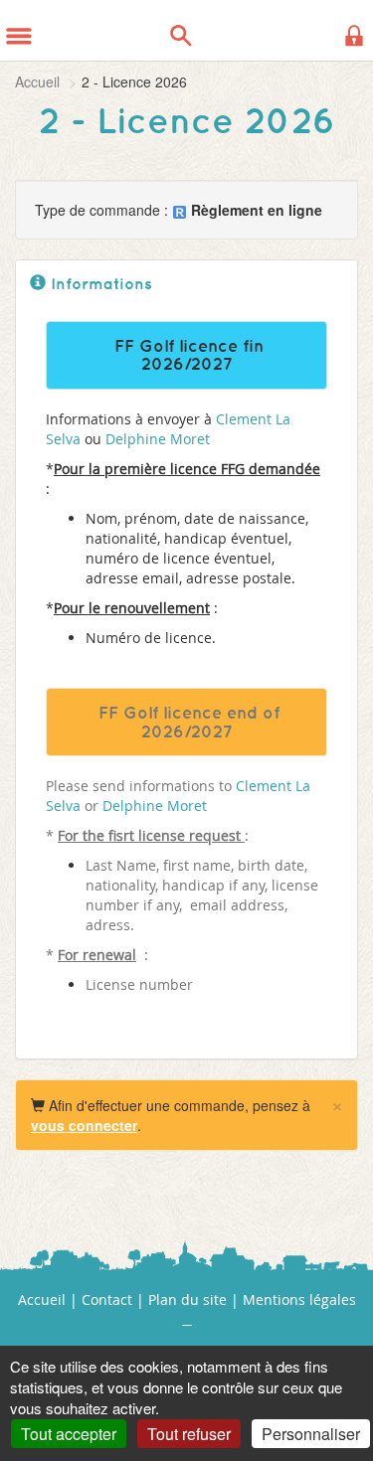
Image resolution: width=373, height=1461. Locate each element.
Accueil (37, 81)
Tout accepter (68, 1433)
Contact (107, 1299)
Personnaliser (311, 1433)
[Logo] (67, 30)
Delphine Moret (157, 438)
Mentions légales (299, 1299)
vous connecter (84, 1125)
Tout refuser (189, 1433)
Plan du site (187, 1299)
